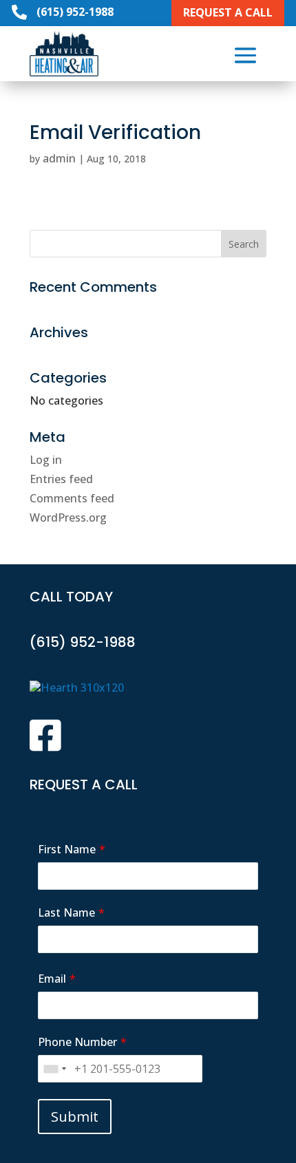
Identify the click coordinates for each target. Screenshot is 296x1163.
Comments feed (72, 498)
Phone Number (77, 1041)
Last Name (66, 912)
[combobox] (54, 1069)
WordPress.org (68, 517)
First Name (67, 849)
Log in (46, 459)
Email (52, 978)
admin (59, 158)
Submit (74, 1116)
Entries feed (61, 479)
